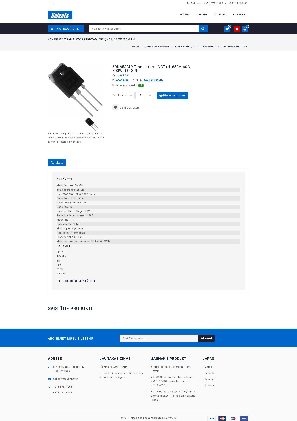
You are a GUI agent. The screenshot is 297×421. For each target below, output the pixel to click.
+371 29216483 (238, 3)
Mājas (135, 46)
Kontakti (210, 385)
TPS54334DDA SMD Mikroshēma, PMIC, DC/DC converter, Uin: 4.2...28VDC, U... (172, 381)
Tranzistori (182, 46)
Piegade (210, 373)
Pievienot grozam (174, 95)
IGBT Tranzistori (205, 46)
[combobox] (51, 3)
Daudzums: (119, 95)
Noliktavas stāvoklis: (125, 85)
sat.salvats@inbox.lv (66, 378)
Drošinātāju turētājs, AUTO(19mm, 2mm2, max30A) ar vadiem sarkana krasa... (173, 395)
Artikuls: (138, 80)
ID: (114, 80)
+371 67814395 (213, 3)
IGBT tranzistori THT (234, 46)
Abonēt (206, 338)
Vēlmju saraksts (130, 107)
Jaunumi (210, 379)
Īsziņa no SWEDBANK (114, 366)
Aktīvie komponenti (157, 46)
